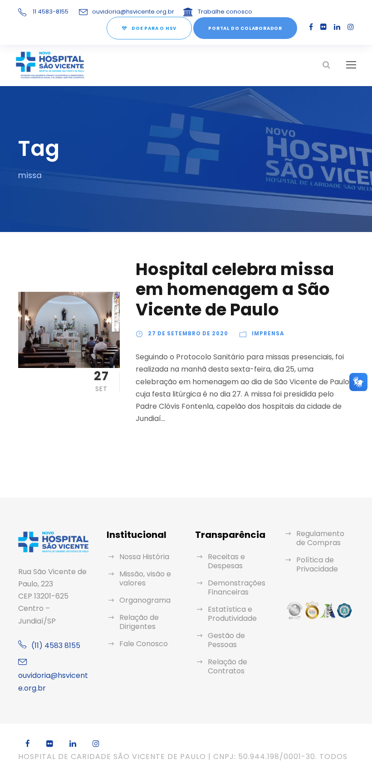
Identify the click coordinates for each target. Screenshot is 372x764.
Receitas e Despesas (226, 561)
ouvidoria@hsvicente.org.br (133, 11)
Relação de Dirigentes (139, 622)
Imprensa (268, 333)
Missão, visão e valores (145, 578)
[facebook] (311, 27)
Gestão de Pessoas (226, 640)
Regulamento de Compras (320, 538)
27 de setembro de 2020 (188, 333)
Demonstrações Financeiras (236, 587)
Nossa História (144, 556)
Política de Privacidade (317, 564)
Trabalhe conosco (225, 11)
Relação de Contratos (227, 666)
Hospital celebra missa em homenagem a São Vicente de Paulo (235, 289)
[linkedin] (337, 27)
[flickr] (323, 27)
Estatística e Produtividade (232, 614)
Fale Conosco (143, 643)
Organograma (145, 600)
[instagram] (351, 27)
